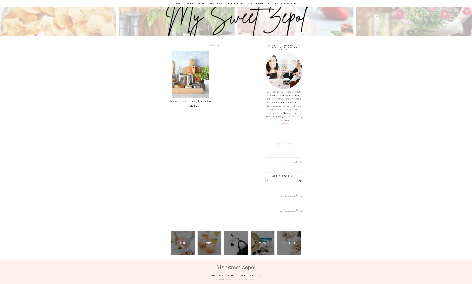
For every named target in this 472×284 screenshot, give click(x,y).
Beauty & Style (255, 3)
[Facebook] (282, 144)
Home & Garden (236, 3)
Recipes (231, 275)
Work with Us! (288, 3)
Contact (241, 275)
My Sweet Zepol (236, 267)
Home (179, 3)
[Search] (300, 181)
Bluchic (253, 279)
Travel (201, 3)
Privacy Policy (255, 275)
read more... (284, 123)
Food (189, 3)
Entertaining (216, 3)
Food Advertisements (287, 163)
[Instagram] (286, 144)
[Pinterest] (290, 144)
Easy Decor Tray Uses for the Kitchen (191, 104)
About (271, 3)
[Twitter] (278, 144)
